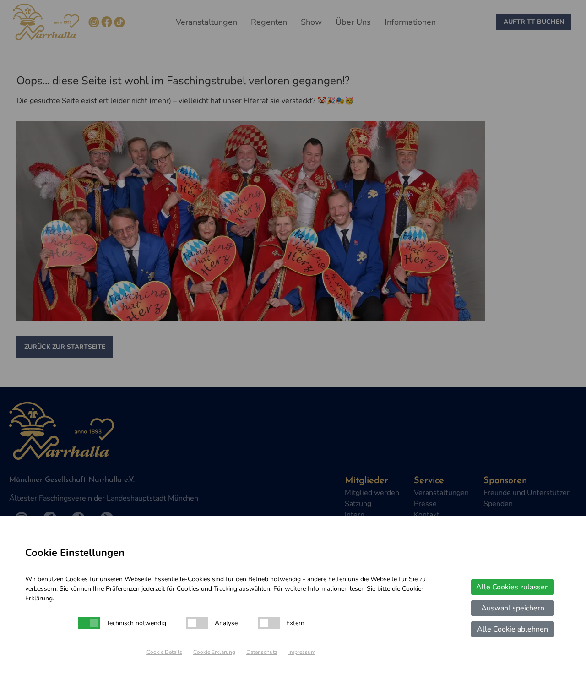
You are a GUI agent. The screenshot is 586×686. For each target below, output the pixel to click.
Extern (295, 623)
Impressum (301, 652)
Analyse (226, 623)
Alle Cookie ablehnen (512, 629)
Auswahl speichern (512, 608)
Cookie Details (164, 652)
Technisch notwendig (136, 623)
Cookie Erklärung (214, 652)
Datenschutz (261, 652)
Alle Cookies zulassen (512, 587)
